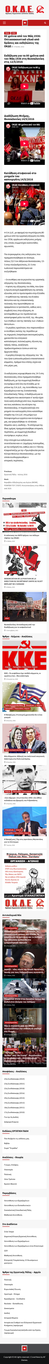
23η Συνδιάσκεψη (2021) (14, 1084)
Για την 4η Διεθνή (11, 1117)
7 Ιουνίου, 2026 (10, 845)
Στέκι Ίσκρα (9, 1232)
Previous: (15, 473)
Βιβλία (7, 1143)
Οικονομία (8, 1169)
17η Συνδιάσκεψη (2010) (14, 1112)
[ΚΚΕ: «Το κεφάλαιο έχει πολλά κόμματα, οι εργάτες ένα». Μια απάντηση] (24, 655)
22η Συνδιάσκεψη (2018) (14, 1088)
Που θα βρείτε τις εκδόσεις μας (16, 1138)
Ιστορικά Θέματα (11, 1318)
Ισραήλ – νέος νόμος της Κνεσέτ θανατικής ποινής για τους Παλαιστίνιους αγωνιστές (24, 971)
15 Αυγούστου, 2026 (12, 679)
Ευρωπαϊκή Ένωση (12, 1289)
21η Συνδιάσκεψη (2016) (14, 1093)
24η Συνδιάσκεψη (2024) (14, 1079)
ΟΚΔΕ (14, 33)
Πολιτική (7, 1174)
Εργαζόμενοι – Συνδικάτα (14, 1299)
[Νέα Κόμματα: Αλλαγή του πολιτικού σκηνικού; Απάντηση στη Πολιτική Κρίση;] (24, 738)
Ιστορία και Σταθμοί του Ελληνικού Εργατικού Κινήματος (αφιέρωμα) (23, 1323)
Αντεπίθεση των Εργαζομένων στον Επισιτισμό (23, 1246)
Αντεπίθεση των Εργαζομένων (16, 1200)
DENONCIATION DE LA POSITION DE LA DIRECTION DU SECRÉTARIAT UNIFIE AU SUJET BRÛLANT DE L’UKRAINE (23, 581)
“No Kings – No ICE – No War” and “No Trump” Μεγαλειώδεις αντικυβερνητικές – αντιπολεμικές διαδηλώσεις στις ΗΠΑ (23, 1057)
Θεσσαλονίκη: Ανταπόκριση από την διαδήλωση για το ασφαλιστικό (19, 626)
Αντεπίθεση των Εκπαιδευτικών (17, 1205)
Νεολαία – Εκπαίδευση (13, 1303)
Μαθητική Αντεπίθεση (13, 1215)
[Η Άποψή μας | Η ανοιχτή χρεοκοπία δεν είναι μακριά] (24, 697)
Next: (24, 484)
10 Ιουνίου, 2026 (10, 804)
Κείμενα (7, 667)
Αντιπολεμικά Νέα (11, 928)
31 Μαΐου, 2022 (10, 541)
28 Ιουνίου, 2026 (10, 721)
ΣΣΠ (6, 1251)
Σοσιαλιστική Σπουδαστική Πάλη (17, 1210)
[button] (4, 23)
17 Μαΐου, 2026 (10, 976)
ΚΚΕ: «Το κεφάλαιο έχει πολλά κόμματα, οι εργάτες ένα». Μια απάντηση (22, 674)
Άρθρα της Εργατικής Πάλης (14, 705)
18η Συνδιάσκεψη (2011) (14, 1107)
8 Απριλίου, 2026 (11, 1064)
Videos (7, 33)
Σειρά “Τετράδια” (11, 1148)
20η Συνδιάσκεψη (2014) (14, 1098)
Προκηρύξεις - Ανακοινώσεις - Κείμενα (24, 529)
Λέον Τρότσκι (9, 1179)
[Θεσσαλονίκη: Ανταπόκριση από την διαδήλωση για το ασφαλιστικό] (24, 607)
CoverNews (35, 1357)
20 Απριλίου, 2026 (11, 1035)
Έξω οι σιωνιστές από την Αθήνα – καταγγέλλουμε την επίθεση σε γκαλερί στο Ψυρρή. (22, 1028)
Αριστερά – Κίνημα (12, 1294)
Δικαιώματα (9, 1308)
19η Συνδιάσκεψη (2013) (14, 1103)
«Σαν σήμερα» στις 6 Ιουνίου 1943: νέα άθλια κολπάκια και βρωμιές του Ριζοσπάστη (23, 799)
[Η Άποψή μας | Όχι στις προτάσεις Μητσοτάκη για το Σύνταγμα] (24, 821)
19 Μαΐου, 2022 (10, 587)
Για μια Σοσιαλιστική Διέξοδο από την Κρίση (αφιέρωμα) (22, 1331)
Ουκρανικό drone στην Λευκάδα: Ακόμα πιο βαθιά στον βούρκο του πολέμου (24, 1000)
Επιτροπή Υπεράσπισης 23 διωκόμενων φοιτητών (21, 1261)
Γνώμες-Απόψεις (11, 1165)
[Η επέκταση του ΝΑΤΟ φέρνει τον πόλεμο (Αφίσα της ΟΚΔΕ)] (24, 517)
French (7, 572)
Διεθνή (7, 1313)
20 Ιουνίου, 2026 (10, 762)
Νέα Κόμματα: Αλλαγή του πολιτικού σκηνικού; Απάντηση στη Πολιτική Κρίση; (24, 757)
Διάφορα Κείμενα (11, 1122)
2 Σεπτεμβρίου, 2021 (12, 631)
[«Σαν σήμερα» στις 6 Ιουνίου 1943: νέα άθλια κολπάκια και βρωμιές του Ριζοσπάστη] (24, 780)
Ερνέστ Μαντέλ (10, 1184)
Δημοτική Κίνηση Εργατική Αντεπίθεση (20, 1236)
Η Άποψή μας (30, 705)
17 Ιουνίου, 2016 (19, 47)
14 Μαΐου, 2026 (10, 1005)
